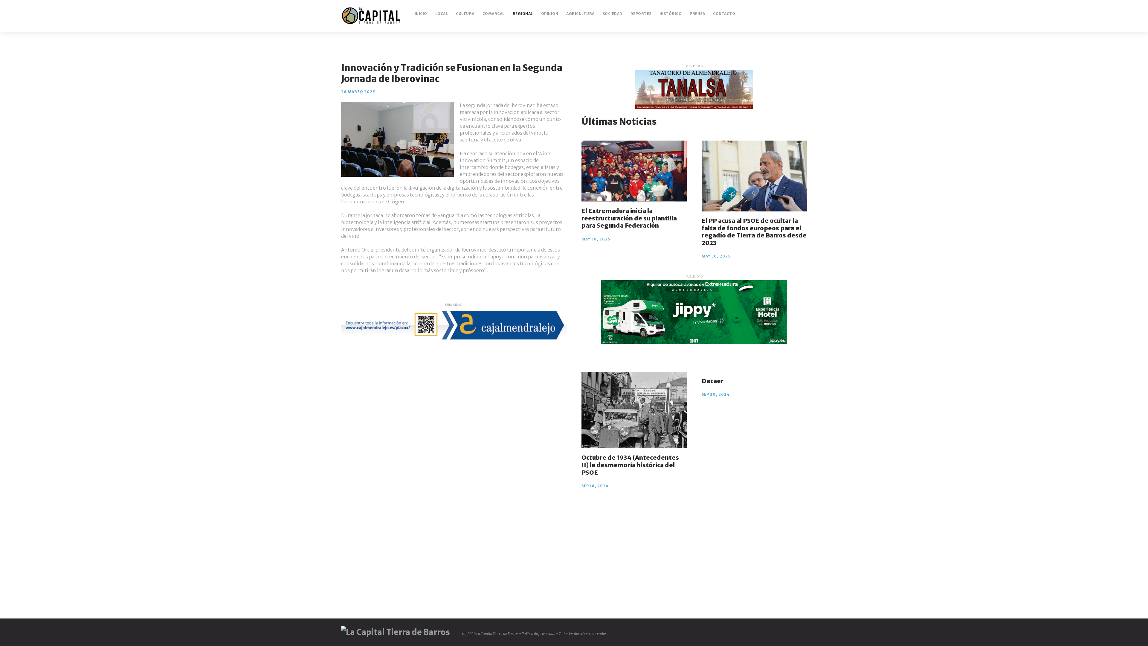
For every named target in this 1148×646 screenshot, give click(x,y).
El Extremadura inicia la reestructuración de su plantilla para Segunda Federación (629, 218)
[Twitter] (774, 14)
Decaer (712, 381)
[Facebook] (765, 14)
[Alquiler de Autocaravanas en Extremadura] (694, 312)
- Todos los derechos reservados (581, 633)
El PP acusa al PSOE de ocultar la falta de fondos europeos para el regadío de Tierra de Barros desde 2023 (754, 231)
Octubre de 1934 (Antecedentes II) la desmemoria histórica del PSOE (630, 465)
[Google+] (784, 14)
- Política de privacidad (537, 633)
